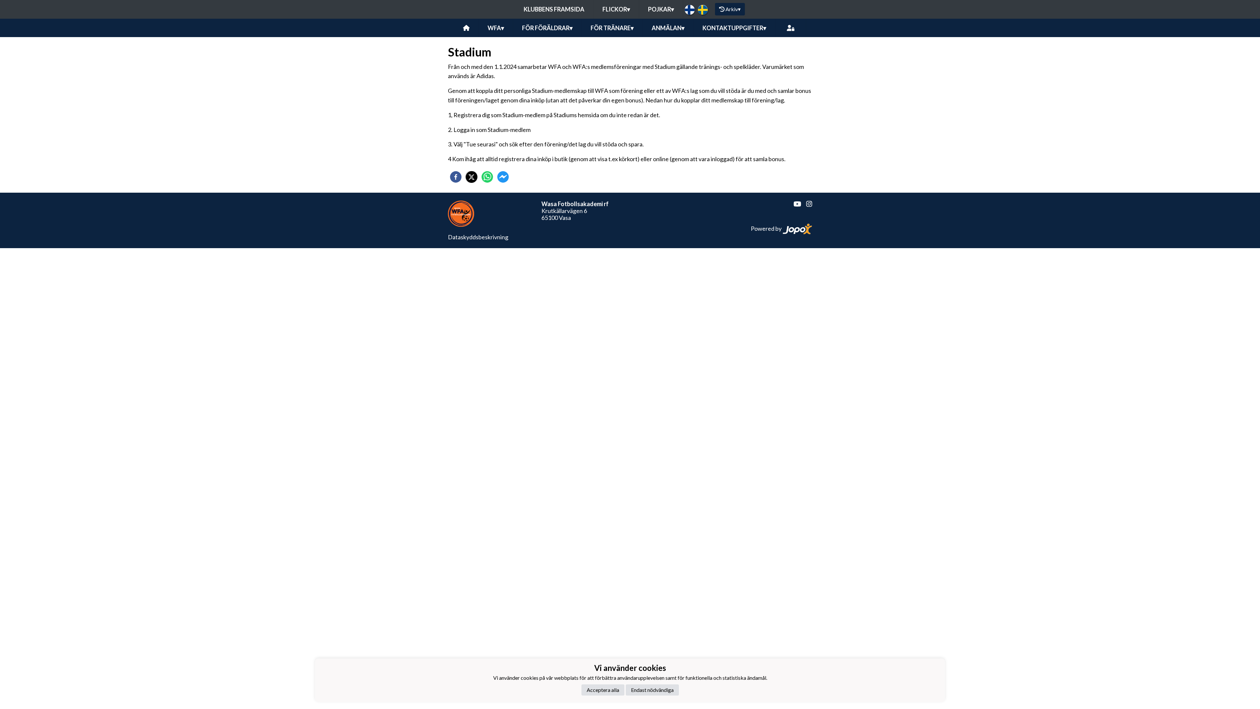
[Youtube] (794, 204)
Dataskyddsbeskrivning (478, 237)
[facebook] (456, 177)
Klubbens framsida (554, 9)
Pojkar (661, 9)
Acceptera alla (603, 690)
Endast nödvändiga (652, 690)
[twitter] (471, 177)
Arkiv (733, 9)
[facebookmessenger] (503, 177)
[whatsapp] (487, 177)
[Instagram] (806, 204)
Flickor (616, 9)
